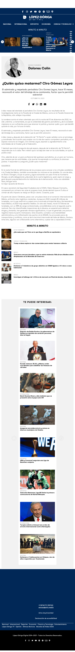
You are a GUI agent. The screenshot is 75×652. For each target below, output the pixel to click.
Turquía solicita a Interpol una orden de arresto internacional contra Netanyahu (35, 526)
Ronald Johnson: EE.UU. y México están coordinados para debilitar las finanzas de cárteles (36, 365)
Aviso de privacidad (46, 613)
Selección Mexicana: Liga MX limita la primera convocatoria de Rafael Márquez (37, 493)
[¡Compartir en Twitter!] (33, 104)
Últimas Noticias (29, 627)
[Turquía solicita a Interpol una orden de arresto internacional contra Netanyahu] (37, 511)
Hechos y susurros (34, 65)
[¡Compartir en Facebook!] (29, 104)
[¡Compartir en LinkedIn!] (41, 104)
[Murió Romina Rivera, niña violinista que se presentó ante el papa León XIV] (37, 383)
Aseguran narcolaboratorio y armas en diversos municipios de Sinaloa (34, 429)
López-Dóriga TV (8, 627)
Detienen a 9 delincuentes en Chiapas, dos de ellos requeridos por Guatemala (37, 558)
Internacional (20, 24)
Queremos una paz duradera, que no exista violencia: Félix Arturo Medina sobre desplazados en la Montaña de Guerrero (43, 255)
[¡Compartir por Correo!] (45, 104)
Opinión (18, 627)
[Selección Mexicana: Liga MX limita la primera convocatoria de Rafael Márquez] (37, 479)
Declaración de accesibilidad (46, 618)
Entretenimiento (27, 35)
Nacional (7, 24)
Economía (46, 24)
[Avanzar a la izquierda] (2, 41)
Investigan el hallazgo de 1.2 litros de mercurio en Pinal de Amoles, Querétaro (43, 277)
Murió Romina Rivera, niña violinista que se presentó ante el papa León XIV (36, 397)
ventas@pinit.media (46, 607)
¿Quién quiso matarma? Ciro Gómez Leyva (37, 83)
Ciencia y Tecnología (63, 24)
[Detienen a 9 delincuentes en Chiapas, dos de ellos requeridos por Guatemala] (37, 544)
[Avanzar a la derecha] (73, 24)
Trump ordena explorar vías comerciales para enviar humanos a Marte (40, 243)
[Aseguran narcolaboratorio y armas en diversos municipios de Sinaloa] (37, 415)
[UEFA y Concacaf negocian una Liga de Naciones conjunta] (37, 447)
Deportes (34, 24)
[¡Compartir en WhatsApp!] (37, 104)
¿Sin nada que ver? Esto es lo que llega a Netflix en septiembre (27, 42)
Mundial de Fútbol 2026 (45, 627)
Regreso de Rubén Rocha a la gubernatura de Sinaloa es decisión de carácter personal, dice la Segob (37, 333)
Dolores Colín (39, 68)
